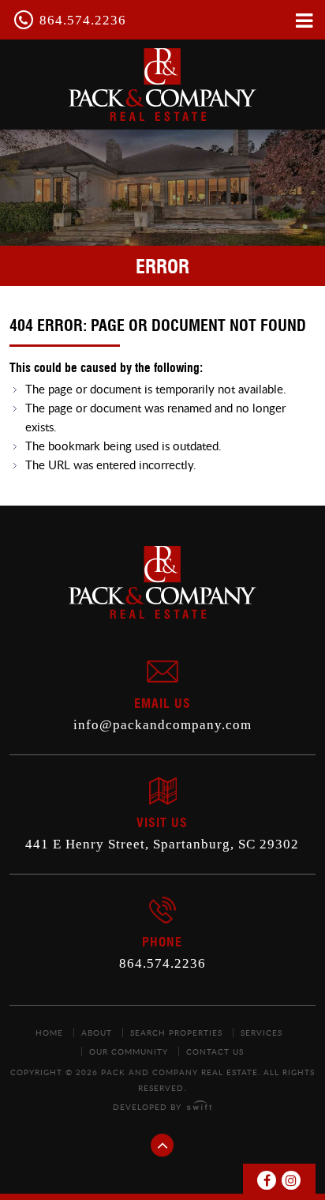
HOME (49, 1032)
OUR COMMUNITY (128, 1051)
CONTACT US (215, 1051)
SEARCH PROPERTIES (176, 1032)
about (96, 1032)
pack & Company (162, 84)
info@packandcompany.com (162, 724)
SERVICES (261, 1032)
